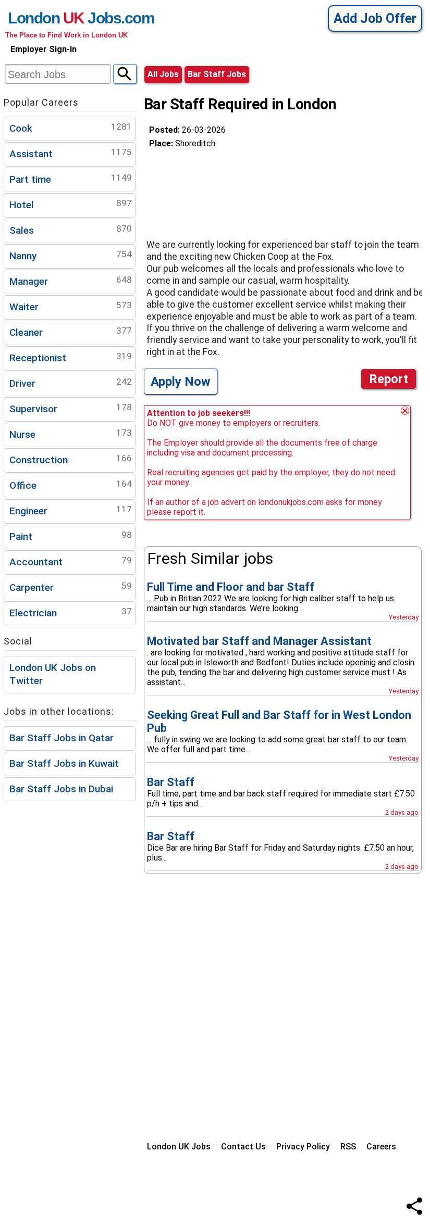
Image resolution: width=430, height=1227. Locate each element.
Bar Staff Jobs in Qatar (61, 738)
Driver (70, 382)
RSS (348, 1147)
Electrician (70, 612)
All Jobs (163, 74)
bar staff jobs (217, 74)
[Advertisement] (232, 189)
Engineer (70, 510)
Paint (70, 535)
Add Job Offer (375, 18)
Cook (70, 127)
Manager (70, 280)
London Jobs (64, 18)
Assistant (70, 153)
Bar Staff (170, 782)
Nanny (70, 255)
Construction (70, 459)
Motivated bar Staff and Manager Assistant (259, 641)
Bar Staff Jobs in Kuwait (64, 763)
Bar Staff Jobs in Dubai (61, 789)
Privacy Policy (303, 1147)
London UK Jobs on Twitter (52, 674)
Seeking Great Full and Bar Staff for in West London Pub (279, 722)
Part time (70, 178)
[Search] (125, 74)
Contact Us (243, 1147)
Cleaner (70, 331)
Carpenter (70, 586)
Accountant (70, 561)
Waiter (70, 306)
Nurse (70, 433)
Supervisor (70, 408)
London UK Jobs (179, 1147)
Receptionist (70, 357)
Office (70, 484)
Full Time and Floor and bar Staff (230, 586)
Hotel (70, 204)
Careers (381, 1147)
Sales (70, 229)
